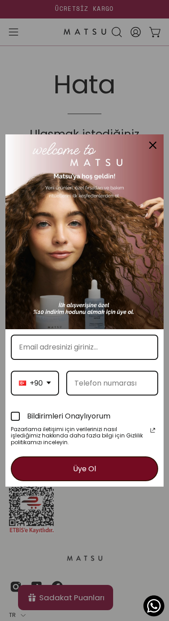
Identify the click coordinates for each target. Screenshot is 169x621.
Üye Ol (84, 469)
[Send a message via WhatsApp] (153, 605)
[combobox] (35, 383)
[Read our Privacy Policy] (152, 430)
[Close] (153, 145)
